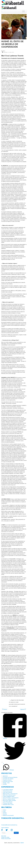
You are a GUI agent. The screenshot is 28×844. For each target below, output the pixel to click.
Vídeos (4, 810)
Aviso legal (3, 836)
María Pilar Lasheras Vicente (9, 795)
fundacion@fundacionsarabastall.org (9, 825)
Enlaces (4, 812)
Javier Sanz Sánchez (7, 792)
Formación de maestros (8, 778)
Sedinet (22, 842)
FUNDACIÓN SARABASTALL (12, 818)
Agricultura (5, 776)
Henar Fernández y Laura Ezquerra (10, 797)
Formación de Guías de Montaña (10, 777)
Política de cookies (5, 837)
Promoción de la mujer (8, 781)
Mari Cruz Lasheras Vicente (9, 799)
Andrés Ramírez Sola (7, 791)
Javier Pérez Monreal (7, 801)
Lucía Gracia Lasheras (8, 789)
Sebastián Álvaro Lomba (8, 804)
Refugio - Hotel (6, 782)
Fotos (4, 811)
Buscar (16, 832)
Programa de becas (7, 780)
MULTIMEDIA (6, 807)
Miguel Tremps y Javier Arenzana (10, 793)
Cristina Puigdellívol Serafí (8, 796)
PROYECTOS (6, 773)
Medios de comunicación (8, 815)
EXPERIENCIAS (7, 787)
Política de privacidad (6, 838)
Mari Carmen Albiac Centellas (9, 800)
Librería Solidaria (5, 827)
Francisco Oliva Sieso (7, 803)
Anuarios (5, 814)
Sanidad (5, 784)
